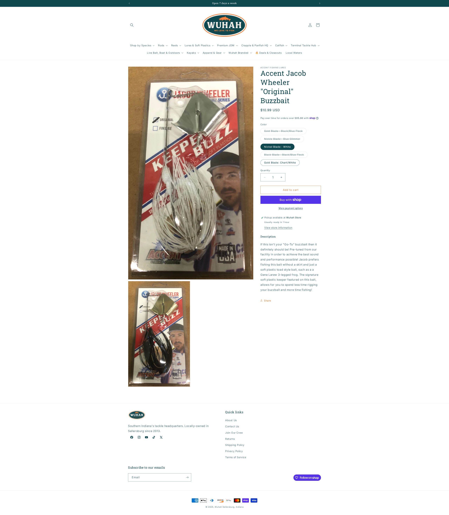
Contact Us (232, 426)
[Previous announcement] (129, 3)
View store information (278, 227)
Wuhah (218, 507)
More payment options (291, 208)
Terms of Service (235, 457)
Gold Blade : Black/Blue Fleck (285, 131)
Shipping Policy (234, 444)
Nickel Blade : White (277, 146)
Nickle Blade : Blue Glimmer (284, 139)
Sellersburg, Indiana (233, 507)
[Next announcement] (320, 3)
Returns (230, 438)
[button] (132, 25)
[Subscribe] (187, 477)
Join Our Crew (234, 432)
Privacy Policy (234, 451)
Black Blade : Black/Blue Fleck (286, 155)
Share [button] (267, 300)
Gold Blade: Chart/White (280, 162)
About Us (231, 420)
